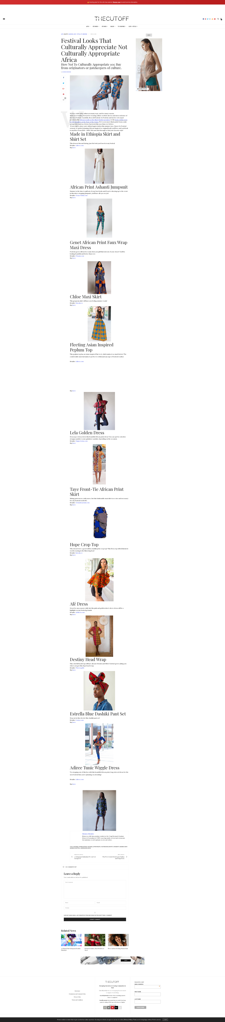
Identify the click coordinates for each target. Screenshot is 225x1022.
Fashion (70, 34)
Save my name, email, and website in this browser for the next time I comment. (88, 915)
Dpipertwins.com (82, 441)
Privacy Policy (77, 997)
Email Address (147, 984)
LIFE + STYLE (132, 26)
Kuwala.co (79, 303)
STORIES (95, 26)
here (74, 147)
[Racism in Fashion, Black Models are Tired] (95, 940)
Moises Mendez (66, 72)
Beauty (66, 34)
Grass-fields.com (81, 195)
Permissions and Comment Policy (77, 994)
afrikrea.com (80, 612)
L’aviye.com (80, 720)
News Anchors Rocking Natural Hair (118, 948)
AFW (87, 26)
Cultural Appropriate (93, 846)
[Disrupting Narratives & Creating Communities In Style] (112, 19)
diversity (116, 846)
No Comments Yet (71, 867)
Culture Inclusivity (107, 846)
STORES (104, 26)
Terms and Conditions (77, 1000)
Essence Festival (75, 848)
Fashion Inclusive (86, 848)
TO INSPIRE (121, 26)
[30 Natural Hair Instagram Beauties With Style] (71, 940)
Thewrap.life (80, 668)
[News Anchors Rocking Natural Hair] (118, 940)
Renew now (116, 2)
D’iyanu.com (80, 256)
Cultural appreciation (80, 846)
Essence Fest (123, 846)
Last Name (138, 999)
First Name (138, 991)
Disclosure (77, 991)
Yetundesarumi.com (82, 503)
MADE (112, 26)
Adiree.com (80, 145)
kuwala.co (79, 553)
